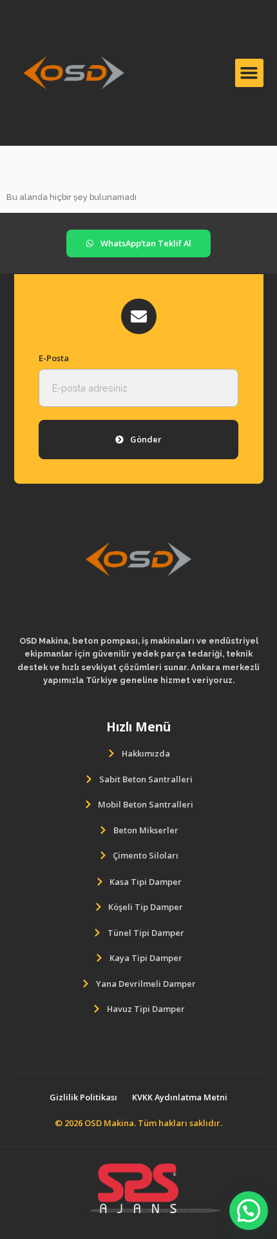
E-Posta (54, 358)
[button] (249, 73)
